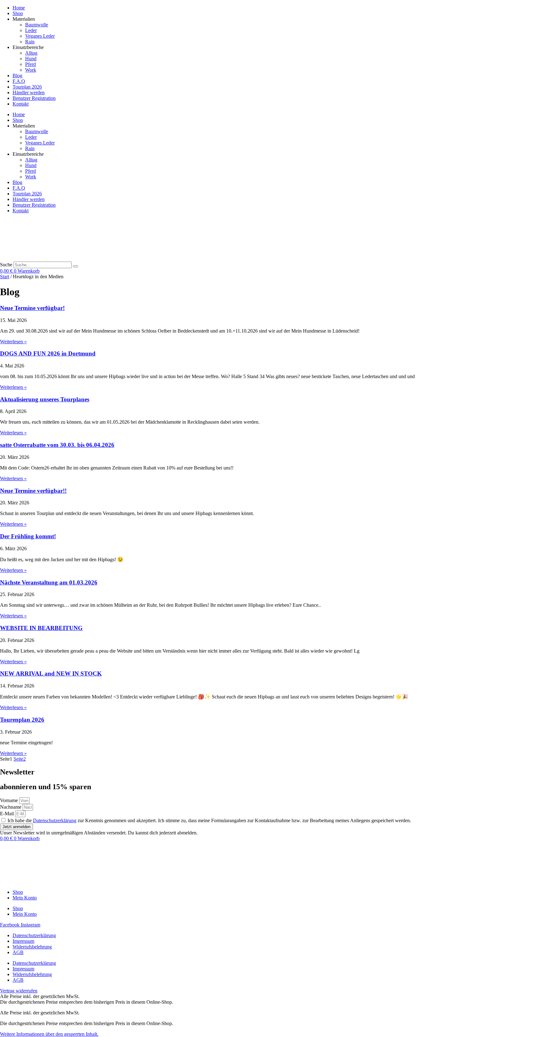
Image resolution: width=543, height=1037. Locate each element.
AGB (18, 952)
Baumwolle (36, 24)
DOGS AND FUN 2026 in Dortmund (48, 353)
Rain (30, 41)
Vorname (9, 800)
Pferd (30, 64)
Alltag (31, 53)
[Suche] (75, 266)
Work (30, 70)
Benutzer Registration (34, 98)
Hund (30, 58)
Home (19, 7)
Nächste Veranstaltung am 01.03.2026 (48, 582)
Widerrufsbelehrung (32, 946)
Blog (17, 75)
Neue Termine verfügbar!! (33, 490)
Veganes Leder (40, 36)
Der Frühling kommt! (28, 536)
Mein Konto (25, 897)
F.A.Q (19, 81)
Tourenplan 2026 (22, 719)
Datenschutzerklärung (54, 820)
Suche (6, 264)
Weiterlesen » (13, 341)
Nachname (11, 807)
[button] (49, 1034)
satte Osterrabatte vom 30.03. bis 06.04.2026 (57, 445)
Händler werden (29, 92)
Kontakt (21, 103)
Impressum (23, 941)
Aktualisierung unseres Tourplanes (44, 399)
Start (4, 276)
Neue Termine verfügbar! (32, 308)
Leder (31, 30)
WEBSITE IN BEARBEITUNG (41, 628)
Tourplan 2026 (27, 87)
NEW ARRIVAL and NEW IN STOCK (51, 673)
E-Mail (7, 813)
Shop (18, 13)
